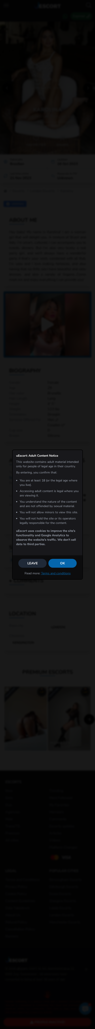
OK (62, 563)
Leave (32, 563)
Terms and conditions (56, 573)
